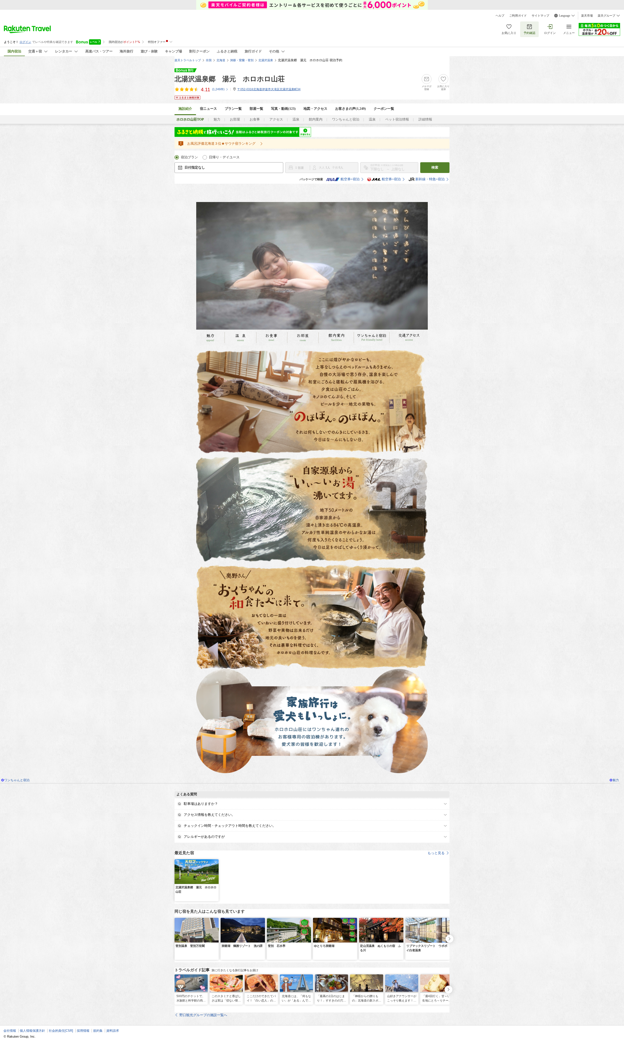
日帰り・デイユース (224, 157)
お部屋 (235, 119)
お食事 (255, 119)
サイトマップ (540, 15)
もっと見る (436, 853)
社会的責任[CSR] (61, 1030)
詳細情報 (425, 119)
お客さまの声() (350, 109)
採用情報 (83, 1030)
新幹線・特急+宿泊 (430, 179)
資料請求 (112, 1030)
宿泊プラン (189, 157)
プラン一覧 (233, 109)
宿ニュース (208, 109)
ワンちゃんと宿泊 (345, 119)
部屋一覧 (256, 109)
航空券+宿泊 (350, 179)
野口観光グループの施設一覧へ (203, 1015)
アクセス (276, 119)
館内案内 (315, 119)
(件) (218, 89)
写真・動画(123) (283, 109)
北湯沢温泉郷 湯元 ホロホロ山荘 (230, 79)
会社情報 (9, 1030)
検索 (434, 167)
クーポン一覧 (384, 109)
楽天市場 (587, 15)
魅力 (217, 119)
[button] (216, 862)
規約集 (98, 1030)
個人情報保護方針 (32, 1030)
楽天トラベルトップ (188, 60)
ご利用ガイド (518, 15)
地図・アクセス (315, 109)
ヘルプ (500, 15)
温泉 (295, 119)
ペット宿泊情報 (397, 119)
